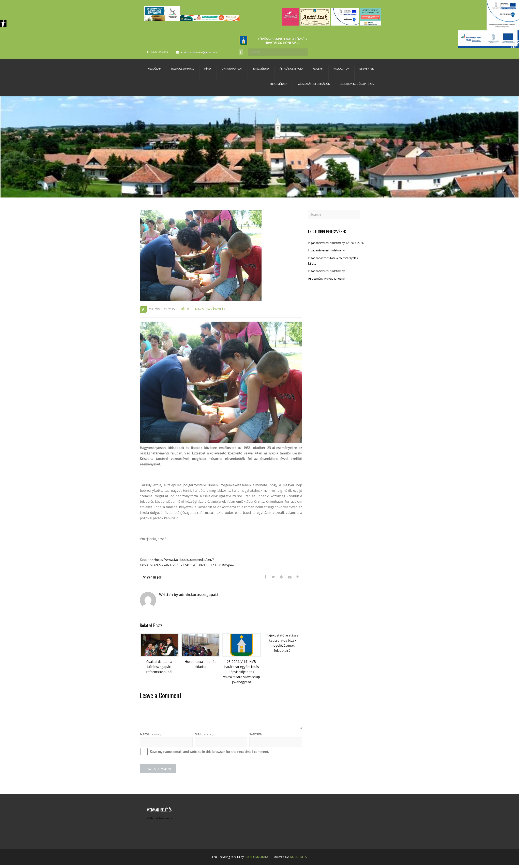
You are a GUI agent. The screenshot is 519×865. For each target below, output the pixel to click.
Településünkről (182, 68)
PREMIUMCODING (256, 857)
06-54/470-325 (159, 52)
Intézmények (261, 68)
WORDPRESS (298, 857)
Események (366, 68)
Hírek (207, 68)
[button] (3, 23)
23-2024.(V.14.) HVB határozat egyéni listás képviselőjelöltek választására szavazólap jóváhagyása (241, 671)
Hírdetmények (278, 84)
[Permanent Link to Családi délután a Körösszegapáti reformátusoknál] (159, 656)
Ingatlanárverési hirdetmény (326, 250)
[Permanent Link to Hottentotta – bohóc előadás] (200, 656)
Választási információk (314, 84)
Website (255, 734)
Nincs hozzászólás (210, 309)
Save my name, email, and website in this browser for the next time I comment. (209, 751)
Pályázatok (341, 68)
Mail (204, 734)
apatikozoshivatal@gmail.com (198, 52)
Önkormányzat (232, 68)
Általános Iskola (291, 68)
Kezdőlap (154, 68)
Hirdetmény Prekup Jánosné (326, 278)
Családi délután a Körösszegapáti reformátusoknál (159, 666)
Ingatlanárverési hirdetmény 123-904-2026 (336, 243)
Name (150, 734)
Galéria (318, 68)
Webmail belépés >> (160, 818)
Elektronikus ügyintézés (357, 84)
